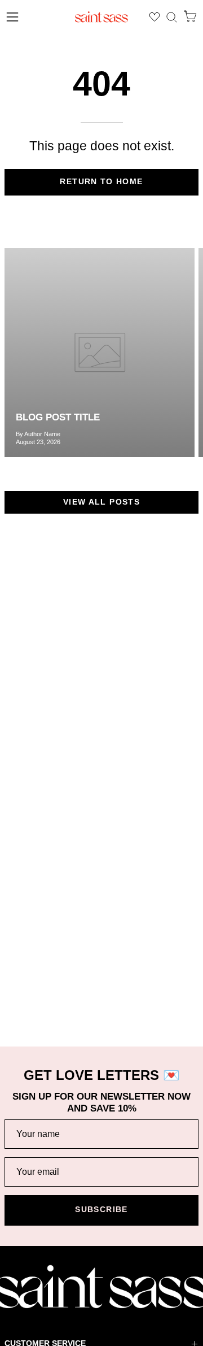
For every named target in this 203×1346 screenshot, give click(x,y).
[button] (171, 17)
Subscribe (101, 1209)
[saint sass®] (101, 17)
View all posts (101, 502)
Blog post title (58, 417)
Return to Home (101, 181)
